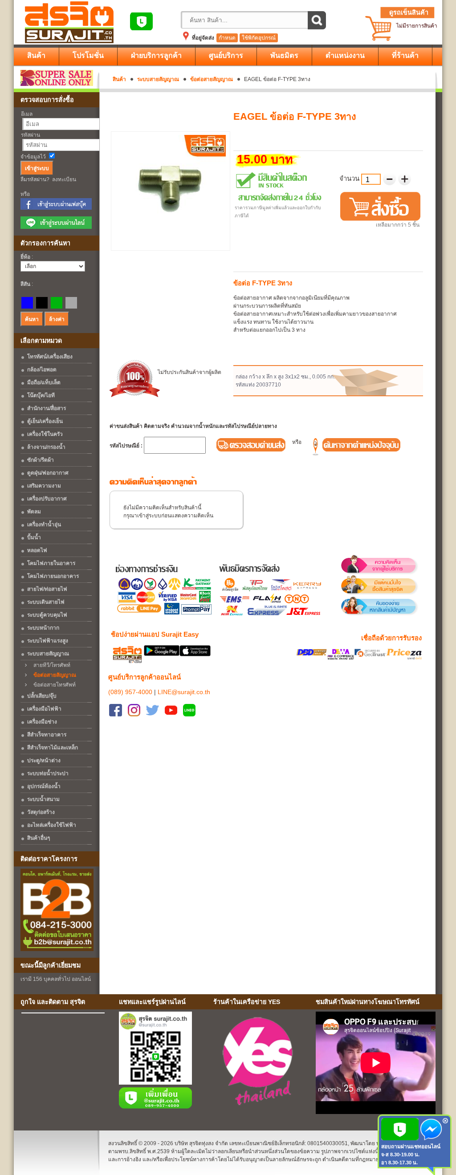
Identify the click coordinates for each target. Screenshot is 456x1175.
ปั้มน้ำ (34, 537)
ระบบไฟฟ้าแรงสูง (47, 641)
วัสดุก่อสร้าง (41, 812)
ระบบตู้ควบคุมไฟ (47, 615)
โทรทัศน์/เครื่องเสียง (50, 357)
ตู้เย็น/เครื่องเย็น (45, 421)
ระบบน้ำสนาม (43, 799)
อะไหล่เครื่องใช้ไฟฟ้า (51, 825)
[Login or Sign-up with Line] (56, 227)
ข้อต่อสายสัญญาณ (211, 79)
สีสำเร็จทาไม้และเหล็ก (52, 747)
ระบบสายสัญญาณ (158, 79)
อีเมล (27, 114)
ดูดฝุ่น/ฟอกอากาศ (48, 473)
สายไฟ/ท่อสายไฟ (47, 589)
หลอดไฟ (37, 550)
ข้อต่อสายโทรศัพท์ (52, 685)
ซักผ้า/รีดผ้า (40, 460)
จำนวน (350, 178)
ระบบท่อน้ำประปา (48, 773)
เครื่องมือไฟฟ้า (44, 709)
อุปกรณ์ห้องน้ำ (44, 786)
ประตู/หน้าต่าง (44, 760)
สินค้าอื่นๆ (38, 838)
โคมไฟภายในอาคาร (51, 563)
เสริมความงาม (44, 486)
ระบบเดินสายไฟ (46, 602)
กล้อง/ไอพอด (42, 369)
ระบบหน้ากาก (43, 628)
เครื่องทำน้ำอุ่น (44, 524)
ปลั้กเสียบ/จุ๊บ (42, 696)
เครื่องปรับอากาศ (47, 499)
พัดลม (34, 511)
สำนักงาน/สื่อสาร (46, 408)
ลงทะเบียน (64, 179)
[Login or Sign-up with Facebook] (56, 208)
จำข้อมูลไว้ (33, 157)
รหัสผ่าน (30, 135)
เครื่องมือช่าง (42, 722)
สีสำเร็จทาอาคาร (46, 735)
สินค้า (119, 79)
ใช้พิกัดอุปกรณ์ (259, 38)
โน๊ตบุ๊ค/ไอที (41, 395)
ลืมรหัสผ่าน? (34, 179)
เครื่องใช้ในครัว (45, 434)
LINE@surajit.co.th (184, 691)
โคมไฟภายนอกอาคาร (53, 576)
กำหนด (227, 38)
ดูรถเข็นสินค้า (408, 12)
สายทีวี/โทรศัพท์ (49, 665)
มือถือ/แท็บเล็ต (44, 382)
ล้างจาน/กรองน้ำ (46, 447)
